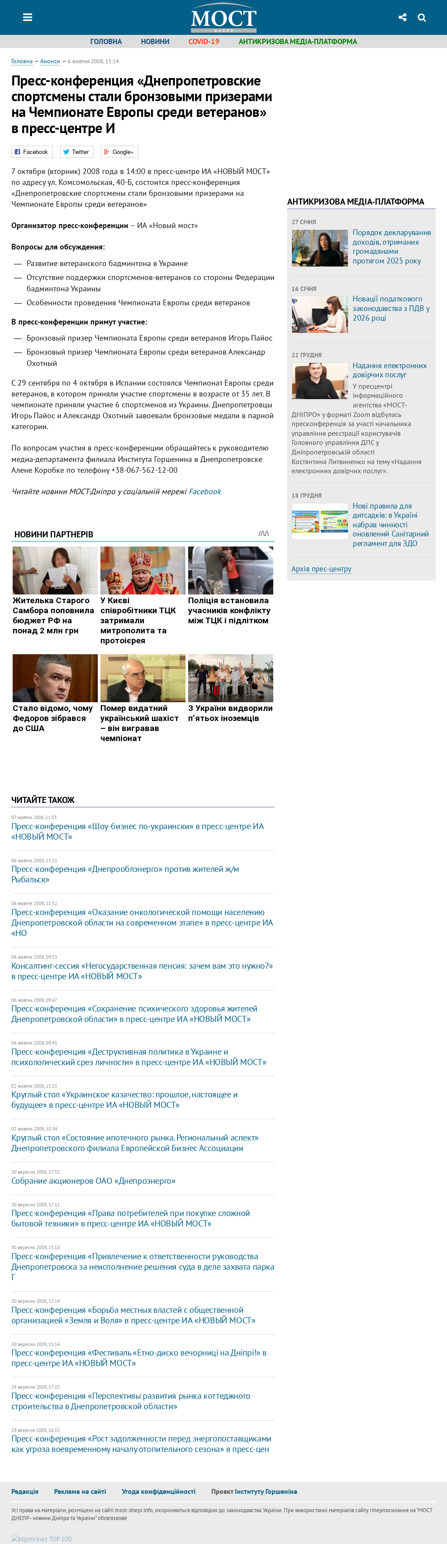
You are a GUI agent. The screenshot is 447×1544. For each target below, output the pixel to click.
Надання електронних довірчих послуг (389, 370)
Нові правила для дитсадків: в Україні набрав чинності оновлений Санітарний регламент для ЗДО (391, 524)
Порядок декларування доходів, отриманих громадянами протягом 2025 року (392, 246)
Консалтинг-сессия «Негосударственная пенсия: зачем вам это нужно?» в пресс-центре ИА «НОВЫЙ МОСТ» (142, 971)
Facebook (205, 491)
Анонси (50, 61)
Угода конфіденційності (159, 1491)
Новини (155, 41)
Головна (106, 41)
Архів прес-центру (321, 569)
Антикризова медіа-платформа (298, 41)
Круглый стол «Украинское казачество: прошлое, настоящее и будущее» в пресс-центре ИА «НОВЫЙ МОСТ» (124, 1099)
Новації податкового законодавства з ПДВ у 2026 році (391, 308)
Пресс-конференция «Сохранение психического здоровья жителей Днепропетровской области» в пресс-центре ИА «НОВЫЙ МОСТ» (134, 1014)
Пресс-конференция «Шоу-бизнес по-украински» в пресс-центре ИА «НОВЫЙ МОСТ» (137, 831)
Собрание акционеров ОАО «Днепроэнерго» (93, 1180)
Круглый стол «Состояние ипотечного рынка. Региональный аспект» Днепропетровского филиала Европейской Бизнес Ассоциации (135, 1143)
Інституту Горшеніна (266, 1491)
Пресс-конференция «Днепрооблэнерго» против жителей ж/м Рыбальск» (125, 874)
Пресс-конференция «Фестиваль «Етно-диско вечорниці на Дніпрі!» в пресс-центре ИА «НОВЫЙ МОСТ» (139, 1358)
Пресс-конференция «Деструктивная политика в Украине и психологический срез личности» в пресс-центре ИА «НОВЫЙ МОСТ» (139, 1057)
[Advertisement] (360, 118)
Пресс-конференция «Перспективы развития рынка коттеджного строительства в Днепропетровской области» (131, 1401)
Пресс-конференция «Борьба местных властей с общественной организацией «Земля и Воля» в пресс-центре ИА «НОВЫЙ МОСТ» (133, 1315)
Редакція (24, 1491)
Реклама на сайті (80, 1491)
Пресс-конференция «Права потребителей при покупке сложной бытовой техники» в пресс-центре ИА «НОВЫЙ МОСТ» (130, 1218)
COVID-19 (204, 41)
